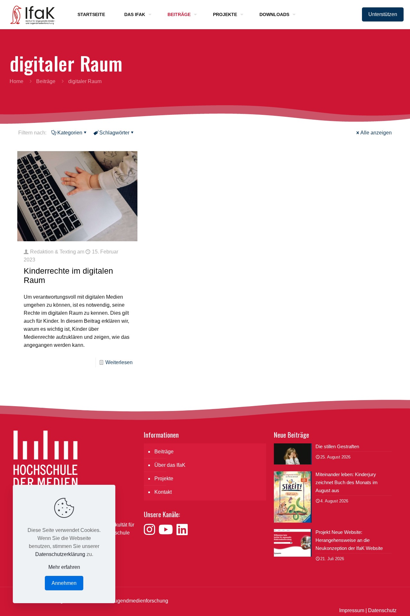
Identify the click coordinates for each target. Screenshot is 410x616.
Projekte (163, 478)
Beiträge (45, 81)
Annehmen (64, 583)
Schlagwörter (114, 132)
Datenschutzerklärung (60, 554)
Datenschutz (382, 610)
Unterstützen (382, 14)
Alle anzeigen (376, 132)
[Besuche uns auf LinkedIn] (182, 530)
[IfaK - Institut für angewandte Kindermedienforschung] (30, 14)
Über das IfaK (169, 465)
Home (16, 81)
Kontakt (163, 492)
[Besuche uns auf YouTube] (167, 530)
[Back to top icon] (379, 603)
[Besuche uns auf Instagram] (151, 530)
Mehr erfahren (64, 567)
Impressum (351, 610)
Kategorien (69, 132)
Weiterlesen (119, 362)
